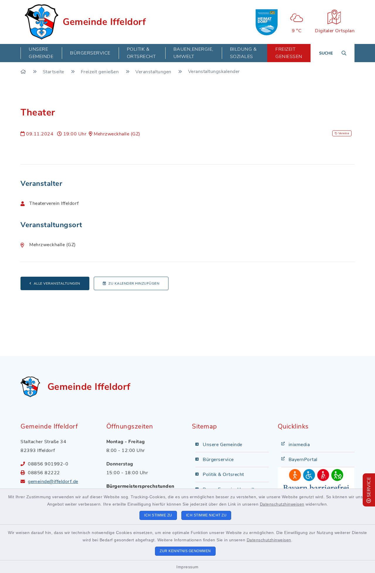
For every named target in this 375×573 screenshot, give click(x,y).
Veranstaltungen (154, 72)
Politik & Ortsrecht (223, 474)
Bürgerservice (218, 459)
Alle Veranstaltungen (57, 283)
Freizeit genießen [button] (288, 53)
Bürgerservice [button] (90, 53)
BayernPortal (303, 459)
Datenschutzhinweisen (282, 504)
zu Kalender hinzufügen (133, 283)
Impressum (187, 567)
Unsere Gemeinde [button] (41, 53)
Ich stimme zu (158, 515)
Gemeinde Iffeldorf (104, 22)
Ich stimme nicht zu (206, 515)
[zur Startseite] (41, 22)
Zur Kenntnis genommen (185, 551)
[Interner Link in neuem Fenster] (266, 22)
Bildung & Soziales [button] (243, 53)
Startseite (54, 72)
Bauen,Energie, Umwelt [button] (193, 53)
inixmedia (299, 444)
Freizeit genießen (100, 72)
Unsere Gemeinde (222, 444)
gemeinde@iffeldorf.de (53, 481)
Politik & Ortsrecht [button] (141, 53)
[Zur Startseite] (24, 72)
